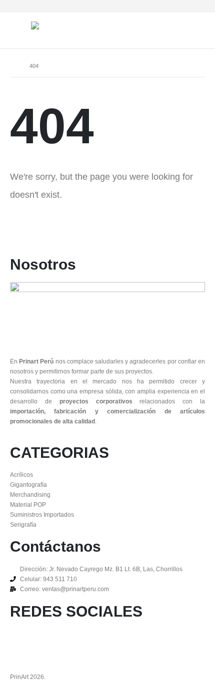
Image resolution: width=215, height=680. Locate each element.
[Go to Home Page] (13, 66)
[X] (164, 6)
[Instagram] (181, 6)
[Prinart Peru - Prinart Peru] (61, 25)
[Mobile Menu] (20, 30)
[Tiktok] (198, 6)
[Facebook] (148, 6)
